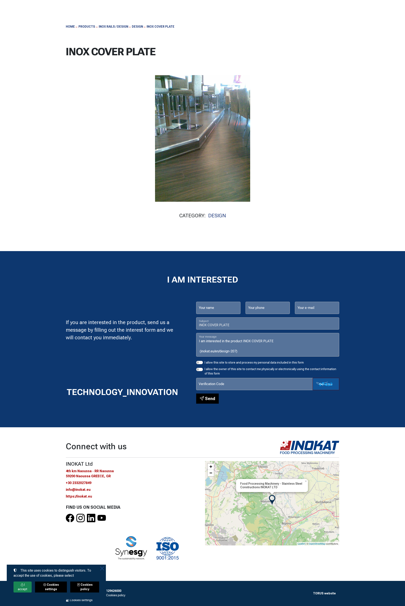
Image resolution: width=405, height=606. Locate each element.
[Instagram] (80, 518)
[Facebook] (70, 518)
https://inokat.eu (79, 496)
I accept (22, 587)
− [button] (210, 473)
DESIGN (217, 216)
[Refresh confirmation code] (326, 384)
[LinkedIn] (91, 518)
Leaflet (301, 543)
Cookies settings (81, 600)
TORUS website (324, 593)
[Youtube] (101, 518)
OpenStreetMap (317, 543)
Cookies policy (115, 595)
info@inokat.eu (78, 490)
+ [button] (210, 466)
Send (209, 398)
